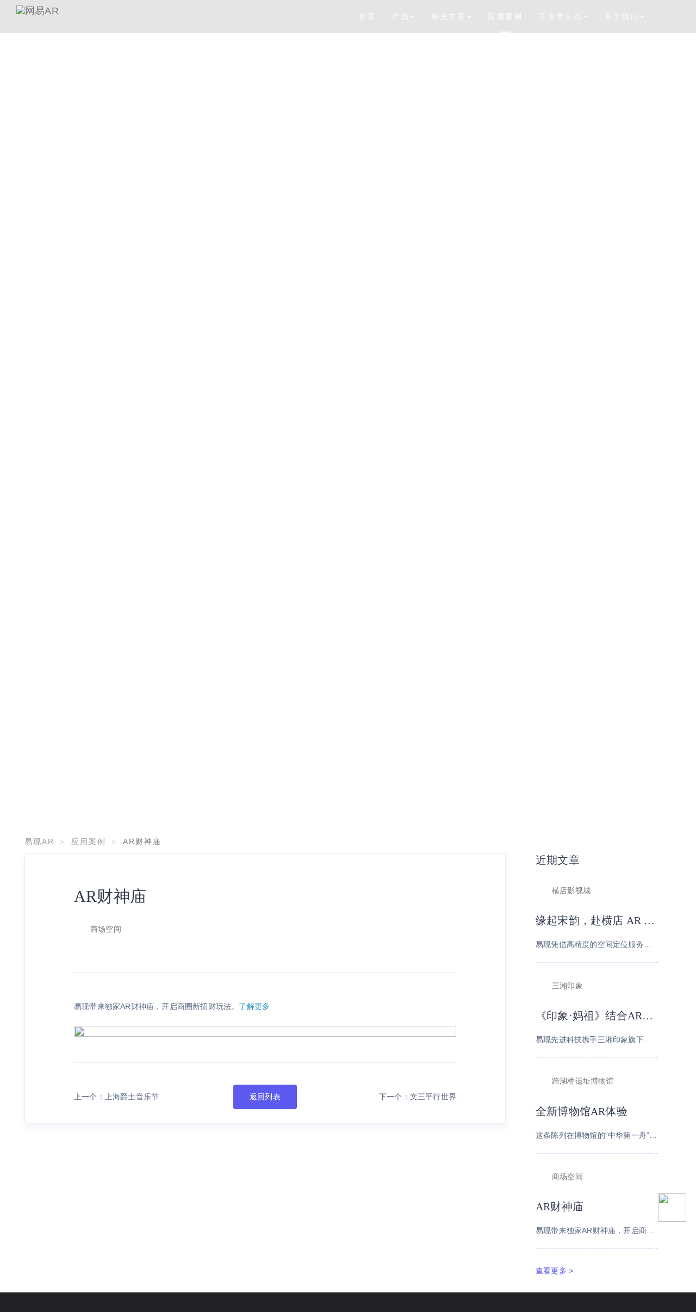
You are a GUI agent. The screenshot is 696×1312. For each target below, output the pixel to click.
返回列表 (265, 1096)
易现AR (39, 841)
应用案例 (505, 16)
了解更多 (254, 1006)
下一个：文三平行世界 (417, 1096)
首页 (367, 16)
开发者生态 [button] (560, 16)
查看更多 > (554, 1270)
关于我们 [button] (621, 16)
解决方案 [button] (448, 16)
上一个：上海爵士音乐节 (116, 1096)
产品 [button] (400, 16)
